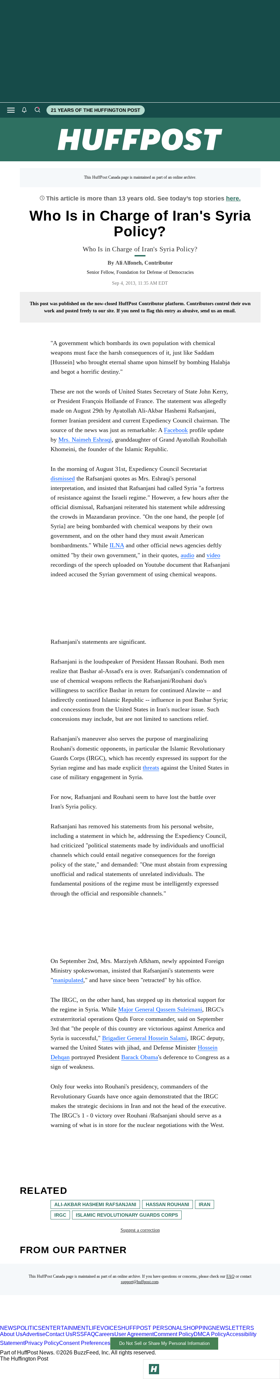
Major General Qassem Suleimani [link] (160, 1009)
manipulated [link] (68, 980)
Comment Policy (174, 1334)
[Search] (37, 110)
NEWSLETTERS (233, 1328)
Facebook (176, 430)
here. (233, 198)
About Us (11, 1334)
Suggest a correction (140, 1230)
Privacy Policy (42, 1343)
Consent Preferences (84, 1343)
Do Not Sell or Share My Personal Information (164, 1343)
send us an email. (218, 310)
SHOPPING (197, 1328)
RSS (78, 1334)
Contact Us (58, 1334)
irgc (60, 1215)
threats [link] (151, 767)
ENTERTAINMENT (65, 1328)
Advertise (34, 1334)
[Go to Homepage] (154, 1369)
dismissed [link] (63, 478)
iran (204, 1204)
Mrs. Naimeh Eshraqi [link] (85, 439)
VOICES (110, 1328)
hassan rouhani (167, 1204)
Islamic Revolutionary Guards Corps (127, 1215)
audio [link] (187, 555)
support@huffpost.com (139, 1281)
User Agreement (134, 1334)
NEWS (8, 1328)
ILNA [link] (117, 545)
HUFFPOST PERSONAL (152, 1328)
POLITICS (29, 1328)
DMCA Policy (210, 1334)
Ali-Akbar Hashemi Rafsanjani (95, 1204)
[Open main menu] (11, 110)
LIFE (94, 1328)
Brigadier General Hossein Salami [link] (144, 1038)
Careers (104, 1334)
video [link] (213, 555)
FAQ (230, 1276)
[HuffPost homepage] (88, 1322)
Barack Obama (139, 1057)
